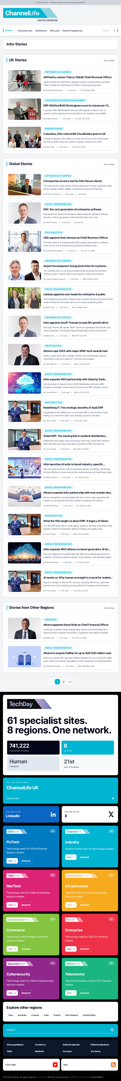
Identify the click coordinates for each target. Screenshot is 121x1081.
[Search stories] (112, 1029)
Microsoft (54, 30)
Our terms (95, 1051)
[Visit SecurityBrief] (22, 963)
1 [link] (57, 681)
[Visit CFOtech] (22, 831)
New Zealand (71, 1015)
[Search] (114, 30)
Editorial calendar (71, 1044)
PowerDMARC (96, 1077)
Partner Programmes (72, 30)
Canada (35, 1015)
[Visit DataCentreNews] (81, 875)
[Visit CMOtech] (22, 875)
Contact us (40, 1044)
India (46, 1015)
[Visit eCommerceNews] (22, 919)
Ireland (57, 1015)
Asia (10, 1015)
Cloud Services (25, 30)
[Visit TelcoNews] (81, 963)
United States (89, 1015)
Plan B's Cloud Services (58, 1077)
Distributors (41, 30)
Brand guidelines (15, 1044)
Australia (22, 1015)
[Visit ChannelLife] (81, 831)
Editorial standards (100, 1044)
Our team (67, 1051)
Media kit (26, 861)
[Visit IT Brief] (81, 919)
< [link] (51, 681)
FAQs (9, 1051)
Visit (10, 861)
